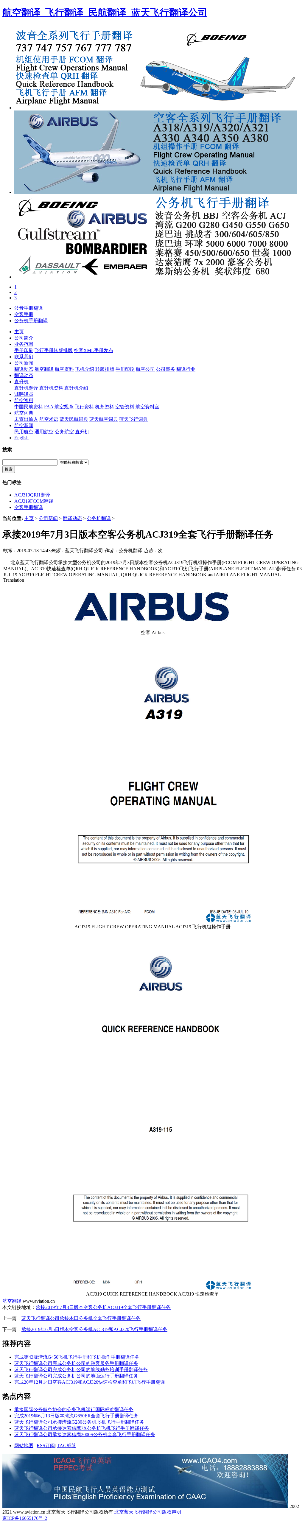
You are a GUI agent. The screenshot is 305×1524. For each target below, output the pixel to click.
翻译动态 (23, 369)
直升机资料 (51, 387)
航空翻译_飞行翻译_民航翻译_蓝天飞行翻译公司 (104, 12)
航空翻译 (44, 369)
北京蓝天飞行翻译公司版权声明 (147, 1511)
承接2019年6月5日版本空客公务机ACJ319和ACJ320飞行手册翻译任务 (94, 1329)
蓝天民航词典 (74, 419)
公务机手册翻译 (31, 320)
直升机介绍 (76, 387)
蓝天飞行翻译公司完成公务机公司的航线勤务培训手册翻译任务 (81, 1369)
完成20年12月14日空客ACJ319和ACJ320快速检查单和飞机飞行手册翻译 (89, 1382)
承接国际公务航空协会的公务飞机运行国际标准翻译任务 (73, 1409)
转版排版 (104, 369)
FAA (48, 406)
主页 (19, 331)
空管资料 (124, 406)
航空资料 (64, 369)
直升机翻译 (26, 387)
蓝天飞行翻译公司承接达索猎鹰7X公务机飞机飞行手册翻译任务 (81, 1428)
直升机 (21, 381)
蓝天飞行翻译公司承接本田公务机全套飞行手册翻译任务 (81, 1318)
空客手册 (23, 314)
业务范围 (23, 344)
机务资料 (104, 406)
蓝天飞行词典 (133, 419)
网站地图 (23, 1445)
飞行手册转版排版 (54, 350)
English (21, 437)
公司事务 (165, 369)
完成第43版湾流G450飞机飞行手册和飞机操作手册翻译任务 (76, 1357)
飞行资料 (84, 406)
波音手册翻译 (28, 308)
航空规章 (64, 406)
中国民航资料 (28, 406)
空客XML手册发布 (93, 350)
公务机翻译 (99, 518)
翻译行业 (185, 369)
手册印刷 (23, 350)
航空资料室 (147, 406)
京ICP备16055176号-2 (24, 1518)
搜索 (9, 469)
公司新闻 (23, 362)
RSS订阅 (46, 1445)
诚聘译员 (23, 394)
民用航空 (23, 431)
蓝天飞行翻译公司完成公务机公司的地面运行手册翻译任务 (76, 1375)
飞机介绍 (84, 369)
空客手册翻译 (28, 507)
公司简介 (23, 337)
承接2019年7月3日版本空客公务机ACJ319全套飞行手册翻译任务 (103, 1307)
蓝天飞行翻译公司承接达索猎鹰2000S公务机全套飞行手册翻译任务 (84, 1434)
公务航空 (64, 431)
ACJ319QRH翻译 (32, 494)
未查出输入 (26, 419)
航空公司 (145, 369)
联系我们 (23, 356)
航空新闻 (23, 425)
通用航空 (44, 431)
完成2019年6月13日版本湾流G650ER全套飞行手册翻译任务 (76, 1415)
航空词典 (23, 412)
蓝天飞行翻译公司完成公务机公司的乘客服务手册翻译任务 (76, 1363)
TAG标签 (66, 1445)
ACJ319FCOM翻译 (33, 501)
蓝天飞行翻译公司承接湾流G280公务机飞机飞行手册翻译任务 (79, 1422)
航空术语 (48, 419)
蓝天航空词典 (103, 419)
